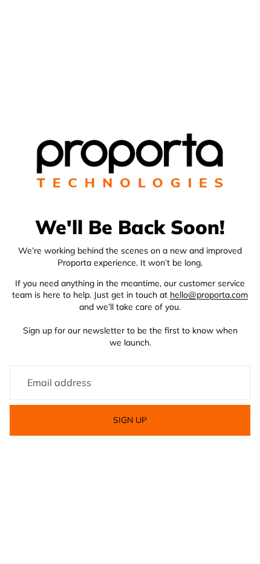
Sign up (130, 420)
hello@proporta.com (209, 294)
